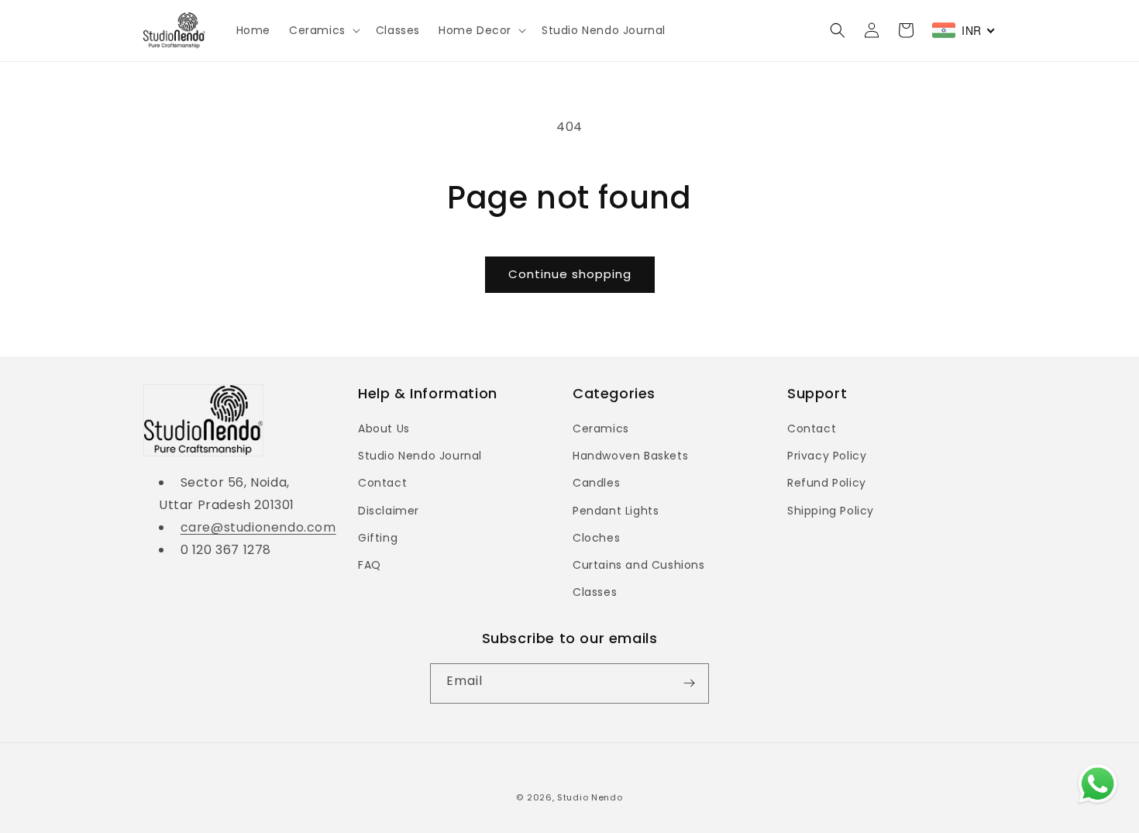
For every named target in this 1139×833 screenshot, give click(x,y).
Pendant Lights (616, 510)
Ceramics (601, 428)
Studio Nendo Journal (420, 455)
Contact (382, 483)
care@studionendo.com (258, 527)
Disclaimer (388, 510)
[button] (323, 30)
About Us (384, 428)
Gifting (377, 538)
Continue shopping (569, 274)
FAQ (369, 565)
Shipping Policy (830, 510)
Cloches (596, 538)
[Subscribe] (688, 683)
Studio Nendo (589, 797)
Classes (595, 592)
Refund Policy (826, 483)
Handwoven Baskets (630, 455)
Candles (596, 483)
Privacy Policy (826, 455)
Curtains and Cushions (639, 565)
